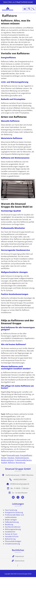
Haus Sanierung (11, 510)
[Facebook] (13, 497)
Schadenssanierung (12, 544)
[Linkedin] (22, 497)
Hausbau (11, 458)
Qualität (4, 462)
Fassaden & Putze (11, 536)
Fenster (4, 458)
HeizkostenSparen (22, 458)
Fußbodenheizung (12, 522)
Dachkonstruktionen (12, 527)
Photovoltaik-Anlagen (13, 541)
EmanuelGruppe (13, 455)
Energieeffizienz (26, 455)
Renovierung (20, 462)
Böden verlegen (11, 520)
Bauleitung (9, 524)
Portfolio (23, 2)
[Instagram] (18, 497)
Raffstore (11, 462)
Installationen (10, 532)
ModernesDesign (7, 460)
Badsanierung (10, 539)
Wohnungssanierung (13, 529)
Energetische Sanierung (14, 512)
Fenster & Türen (11, 534)
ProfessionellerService (23, 460)
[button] (25, 9)
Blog (18, 2)
